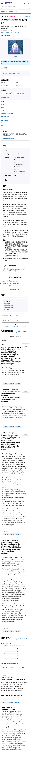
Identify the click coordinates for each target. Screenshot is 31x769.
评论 (2, 126)
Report (18, 383)
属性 (2, 105)
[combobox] (15, 7)
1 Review (16, 316)
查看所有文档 (5, 97)
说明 (2, 108)
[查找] (28, 6)
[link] (5, 316)
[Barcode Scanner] (25, 3)
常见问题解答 (4, 122)
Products (3, 11)
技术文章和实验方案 (7, 113)
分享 (28, 16)
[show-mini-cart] (29, 3)
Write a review (5, 32)
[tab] (4, 11)
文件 (2, 110)
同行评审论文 (5, 116)
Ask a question (15, 32)
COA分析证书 (7, 93)
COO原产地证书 (19, 93)
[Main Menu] (2, 3)
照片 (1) (15, 56)
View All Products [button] (15, 289)
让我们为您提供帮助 (9, 139)
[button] (25, 345)
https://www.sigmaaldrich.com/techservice (14, 513)
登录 (2, 61)
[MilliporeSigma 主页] (8, 3)
